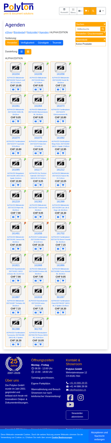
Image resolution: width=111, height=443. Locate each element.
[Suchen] (93, 11)
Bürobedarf (19, 32)
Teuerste (56, 42)
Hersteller (12, 42)
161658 (38, 237)
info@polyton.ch (77, 390)
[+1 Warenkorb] (18, 89)
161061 (15, 110)
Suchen (80, 24)
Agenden (44, 32)
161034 (16, 78)
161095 (15, 173)
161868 (38, 269)
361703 (38, 333)
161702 (60, 237)
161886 (60, 269)
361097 (60, 301)
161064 (38, 110)
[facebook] (70, 399)
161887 (15, 301)
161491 (16, 237)
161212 (60, 173)
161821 (15, 269)
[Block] (28, 51)
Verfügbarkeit (27, 42)
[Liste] (21, 51)
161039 (38, 78)
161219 (15, 205)
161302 (38, 205)
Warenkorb (81, 40)
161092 (61, 142)
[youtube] (70, 406)
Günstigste (43, 42)
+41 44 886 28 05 (78, 383)
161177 (38, 173)
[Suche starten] (103, 29)
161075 (38, 142)
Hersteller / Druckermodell (89, 33)
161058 (60, 78)
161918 (38, 301)
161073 (60, 110)
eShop (8, 32)
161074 (16, 142)
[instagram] (80, 399)
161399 (60, 205)
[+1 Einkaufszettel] (13, 89)
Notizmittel (32, 32)
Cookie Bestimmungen (62, 437)
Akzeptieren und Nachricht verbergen (99, 436)
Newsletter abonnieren (77, 415)
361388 (16, 333)
